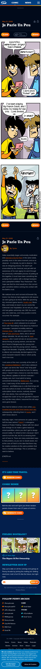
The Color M (8, 323)
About (28, 646)
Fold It (21, 422)
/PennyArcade (9, 603)
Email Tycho (28, 617)
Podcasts (33, 642)
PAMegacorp (9, 617)
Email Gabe (27, 607)
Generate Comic (14, 513)
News (20, 642)
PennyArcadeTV (10, 607)
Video (26, 642)
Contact (18, 649)
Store (21, 646)
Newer (35, 34)
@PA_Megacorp (10, 610)
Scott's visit (27, 302)
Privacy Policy (20, 590)
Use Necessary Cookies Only (11, 664)
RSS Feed (8, 627)
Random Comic (14, 477)
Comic (13, 642)
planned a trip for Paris (14, 258)
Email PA (7, 630)
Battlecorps (25, 381)
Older (5, 34)
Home (7, 642)
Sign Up (11, 649)
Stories (7, 646)
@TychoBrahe (28, 613)
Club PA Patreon (10, 623)
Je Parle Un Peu (16, 242)
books (28, 412)
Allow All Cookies (30, 664)
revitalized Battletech (13, 365)
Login (34, 646)
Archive (14, 646)
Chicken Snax (7, 331)
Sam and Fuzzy (14, 333)
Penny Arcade (9, 620)
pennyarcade (9, 613)
